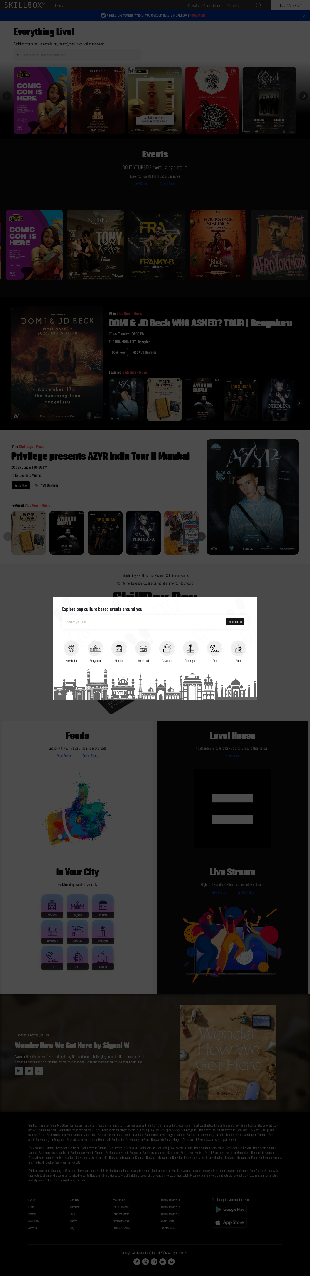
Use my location (235, 621)
